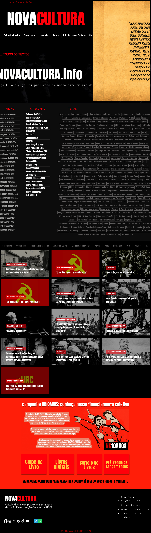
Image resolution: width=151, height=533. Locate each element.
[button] (146, 6)
